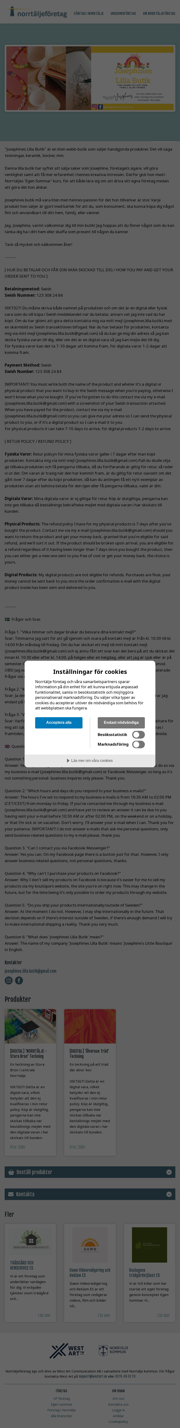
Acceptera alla (58, 722)
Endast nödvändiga (121, 722)
